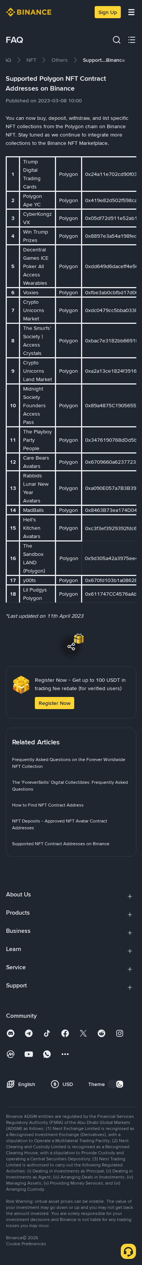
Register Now (54, 703)
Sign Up (107, 12)
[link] (6, 60)
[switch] (116, 1084)
